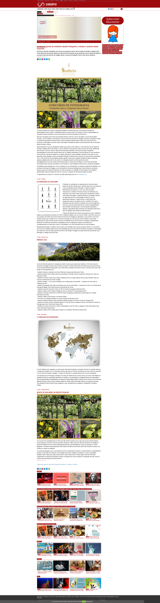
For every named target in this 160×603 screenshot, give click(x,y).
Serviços (104, 50)
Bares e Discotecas (52, 506)
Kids (38, 576)
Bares (112, 44)
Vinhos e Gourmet (64, 506)
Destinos (53, 524)
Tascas (57, 506)
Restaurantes (44, 506)
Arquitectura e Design (45, 489)
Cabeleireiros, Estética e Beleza (115, 49)
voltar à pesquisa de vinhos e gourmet (64, 15)
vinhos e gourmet (50, 11)
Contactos (48, 41)
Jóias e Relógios (115, 50)
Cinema (67, 489)
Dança (74, 489)
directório (40, 13)
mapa (55, 13)
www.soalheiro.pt (81, 174)
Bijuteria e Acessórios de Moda (115, 53)
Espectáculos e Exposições (108, 52)
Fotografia (62, 489)
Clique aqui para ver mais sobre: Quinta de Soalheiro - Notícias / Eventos (57, 464)
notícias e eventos (51, 13)
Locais (73, 596)
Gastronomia (71, 506)
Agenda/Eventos (40, 596)
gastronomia (56, 11)
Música (78, 489)
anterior (55, 15)
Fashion (39, 559)
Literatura (83, 489)
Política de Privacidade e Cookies (89, 596)
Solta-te (53, 596)
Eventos (39, 471)
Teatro (71, 489)
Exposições (88, 489)
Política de (89, 601)
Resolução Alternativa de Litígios (113, 596)
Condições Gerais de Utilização (101, 596)
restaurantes (44, 11)
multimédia (45, 13)
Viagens (56, 596)
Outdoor (39, 541)
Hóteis (42, 524)
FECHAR (83, 601)
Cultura (50, 596)
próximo (73, 15)
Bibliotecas (104, 46)
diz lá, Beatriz (45, 596)
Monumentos (119, 46)
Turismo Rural (47, 524)
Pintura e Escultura (55, 489)
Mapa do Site (39, 597)
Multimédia (69, 596)
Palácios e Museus (112, 46)
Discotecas (116, 44)
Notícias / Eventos (41, 41)
